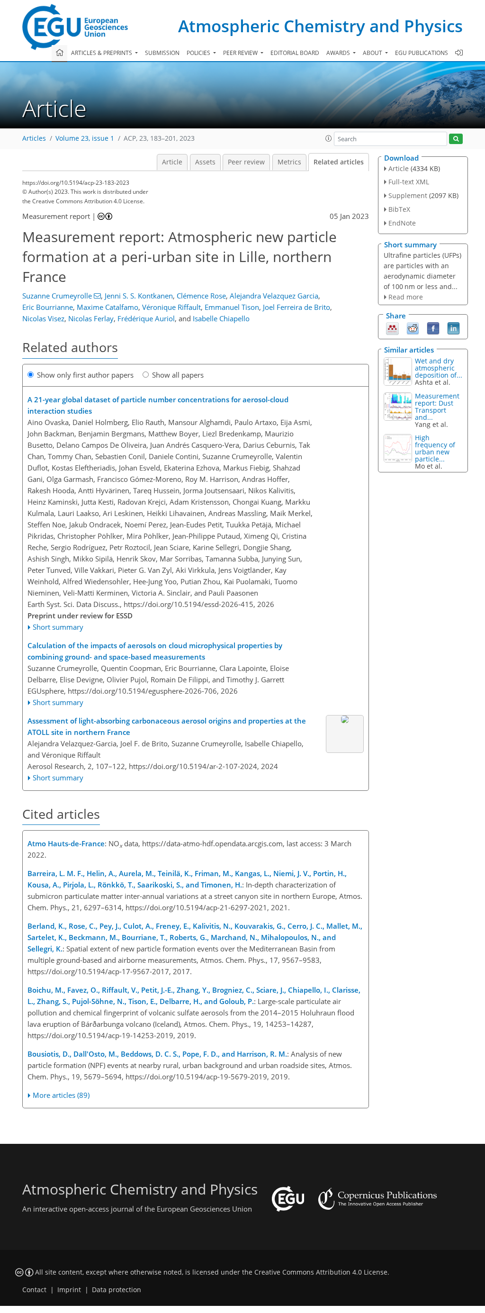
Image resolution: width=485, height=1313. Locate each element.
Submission (162, 53)
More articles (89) (61, 1095)
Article (172, 162)
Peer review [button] (241, 53)
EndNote (402, 222)
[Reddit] (412, 328)
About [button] (373, 53)
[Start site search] (456, 139)
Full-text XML (408, 181)
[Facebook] (433, 328)
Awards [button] (338, 53)
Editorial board (294, 53)
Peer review (246, 162)
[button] (328, 138)
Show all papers (178, 375)
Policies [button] (199, 53)
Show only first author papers (85, 375)
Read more (405, 296)
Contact (34, 1290)
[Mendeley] (392, 328)
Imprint (69, 1290)
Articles (34, 138)
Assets (205, 162)
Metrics (289, 162)
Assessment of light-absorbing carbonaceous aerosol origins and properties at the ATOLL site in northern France (166, 726)
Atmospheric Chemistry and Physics (320, 26)
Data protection (116, 1290)
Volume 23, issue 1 (84, 138)
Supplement (407, 195)
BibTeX (399, 209)
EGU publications (421, 53)
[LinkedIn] (453, 328)
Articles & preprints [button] (102, 53)
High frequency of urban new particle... (435, 448)
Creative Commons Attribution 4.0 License (320, 1272)
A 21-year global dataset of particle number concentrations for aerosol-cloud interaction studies (157, 405)
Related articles (339, 162)
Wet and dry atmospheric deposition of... (438, 368)
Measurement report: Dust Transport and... (437, 406)
